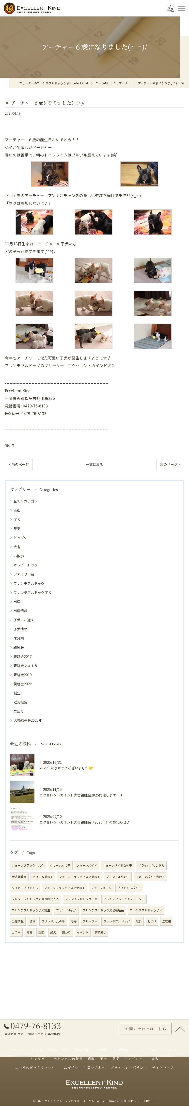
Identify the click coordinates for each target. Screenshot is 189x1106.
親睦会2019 (23, 674)
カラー (16, 932)
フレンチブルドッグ (29, 583)
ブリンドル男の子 (118, 877)
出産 (17, 601)
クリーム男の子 (42, 877)
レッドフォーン (101, 888)
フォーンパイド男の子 (150, 877)
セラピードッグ (26, 564)
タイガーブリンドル (25, 888)
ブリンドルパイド (129, 888)
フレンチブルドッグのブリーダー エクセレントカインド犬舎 (60, 365)
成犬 (53, 932)
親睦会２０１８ (26, 665)
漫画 (32, 921)
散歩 (139, 921)
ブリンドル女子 (66, 910)
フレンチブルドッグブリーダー (124, 899)
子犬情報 (20, 628)
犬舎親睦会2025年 (28, 720)
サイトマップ (163, 1067)
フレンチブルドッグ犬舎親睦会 (103, 910)
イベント (83, 932)
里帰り (19, 711)
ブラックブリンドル (151, 865)
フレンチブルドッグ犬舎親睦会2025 (35, 899)
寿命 (74, 921)
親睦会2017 (23, 656)
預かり (66, 932)
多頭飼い (100, 932)
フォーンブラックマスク (28, 865)
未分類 (19, 638)
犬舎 (17, 546)
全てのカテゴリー (27, 500)
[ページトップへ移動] (180, 1029)
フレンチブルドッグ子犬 (32, 592)
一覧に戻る (94, 464)
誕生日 (10, 445)
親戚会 (19, 647)
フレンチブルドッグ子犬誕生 (31, 910)
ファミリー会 (24, 574)
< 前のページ (19, 464)
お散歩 (19, 555)
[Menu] (181, 8)
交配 (41, 932)
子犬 (17, 519)
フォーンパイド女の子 (117, 865)
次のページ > (170, 464)
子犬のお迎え (24, 619)
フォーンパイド (87, 865)
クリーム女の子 (60, 865)
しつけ (152, 921)
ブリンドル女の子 (53, 921)
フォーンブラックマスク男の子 (79, 877)
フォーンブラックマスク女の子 (64, 888)
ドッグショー (24, 537)
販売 (29, 932)
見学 (17, 528)
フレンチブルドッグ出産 (81, 899)
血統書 (166, 921)
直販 (17, 510)
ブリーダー (90, 921)
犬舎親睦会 (19, 877)
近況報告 (20, 702)
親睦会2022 (23, 683)
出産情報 (20, 610)
